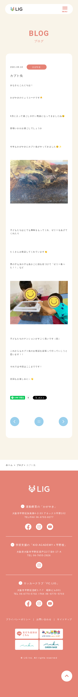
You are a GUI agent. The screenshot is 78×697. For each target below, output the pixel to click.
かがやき (36, 67)
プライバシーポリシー (18, 619)
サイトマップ (64, 619)
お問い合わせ (43, 619)
